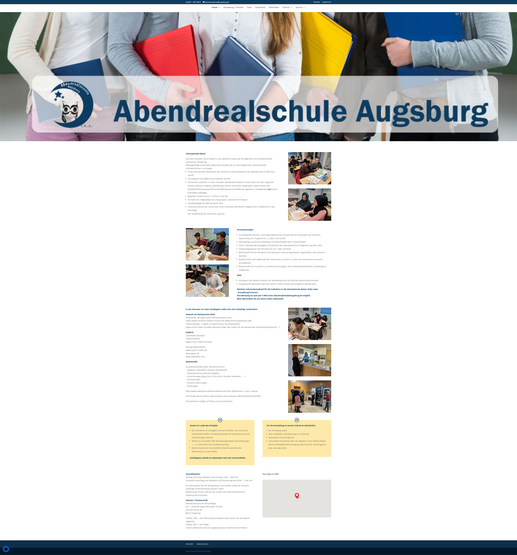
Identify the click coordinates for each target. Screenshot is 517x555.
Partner (286, 7)
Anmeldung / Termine (233, 7)
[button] (298, 496)
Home (214, 7)
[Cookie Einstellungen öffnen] (6, 551)
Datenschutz (202, 544)
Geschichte (260, 7)
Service (299, 7)
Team (249, 7)
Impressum (326, 2)
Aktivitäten (274, 7)
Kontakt (317, 2)
